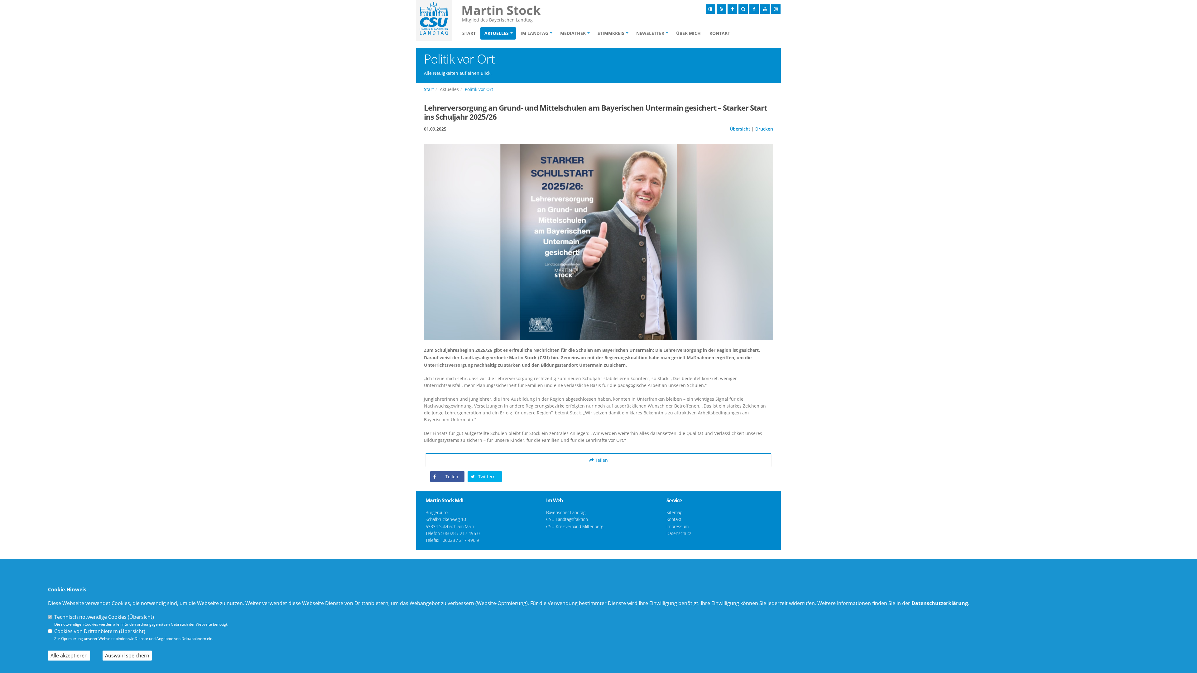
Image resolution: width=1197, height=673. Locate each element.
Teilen (601, 460)
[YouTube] (765, 9)
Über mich (688, 33)
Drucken (764, 129)
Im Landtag (534, 33)
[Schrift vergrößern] (732, 9)
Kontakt (719, 33)
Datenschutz (678, 533)
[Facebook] (754, 9)
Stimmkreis (611, 33)
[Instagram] (776, 9)
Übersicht (740, 129)
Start (469, 33)
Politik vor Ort (479, 89)
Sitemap (674, 512)
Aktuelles (496, 33)
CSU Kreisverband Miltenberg (574, 526)
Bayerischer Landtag (565, 512)
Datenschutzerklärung (939, 603)
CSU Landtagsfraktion (567, 519)
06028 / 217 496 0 (461, 533)
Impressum (677, 526)
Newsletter (650, 33)
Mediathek (573, 33)
